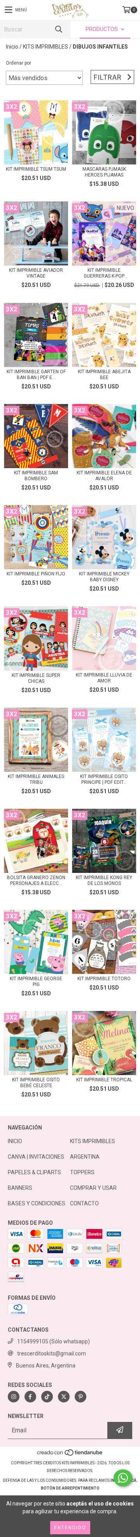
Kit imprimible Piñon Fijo (36, 574)
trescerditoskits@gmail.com (51, 1353)
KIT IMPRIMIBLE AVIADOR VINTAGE (36, 273)
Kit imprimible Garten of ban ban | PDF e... (36, 374)
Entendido (70, 1527)
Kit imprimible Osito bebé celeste (36, 1082)
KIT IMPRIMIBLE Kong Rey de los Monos (104, 880)
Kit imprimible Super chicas (36, 678)
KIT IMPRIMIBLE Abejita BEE (104, 374)
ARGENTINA (85, 1157)
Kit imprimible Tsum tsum (36, 169)
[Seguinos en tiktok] (47, 1396)
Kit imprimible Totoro (104, 978)
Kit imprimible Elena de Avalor (104, 475)
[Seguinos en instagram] (13, 1396)
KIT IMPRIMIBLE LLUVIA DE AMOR (104, 678)
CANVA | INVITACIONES (36, 1157)
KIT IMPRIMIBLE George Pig (36, 981)
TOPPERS (82, 1172)
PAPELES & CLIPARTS (34, 1172)
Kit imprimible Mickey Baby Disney (104, 576)
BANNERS (20, 1188)
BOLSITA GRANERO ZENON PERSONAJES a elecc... (36, 880)
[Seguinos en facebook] (30, 1396)
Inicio (12, 47)
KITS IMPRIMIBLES (45, 47)
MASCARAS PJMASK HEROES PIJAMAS (104, 172)
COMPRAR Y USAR (93, 1188)
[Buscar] (58, 29)
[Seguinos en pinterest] (80, 1396)
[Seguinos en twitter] (64, 1396)
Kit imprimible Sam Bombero (36, 475)
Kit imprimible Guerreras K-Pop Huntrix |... (104, 273)
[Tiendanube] (70, 1455)
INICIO (15, 1141)
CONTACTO (84, 1203)
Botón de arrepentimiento (70, 1488)
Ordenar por (18, 63)
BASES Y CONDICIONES (36, 1203)
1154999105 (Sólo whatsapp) (53, 1341)
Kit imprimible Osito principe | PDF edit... (104, 779)
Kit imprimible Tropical (104, 1079)
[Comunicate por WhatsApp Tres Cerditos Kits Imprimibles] (123, 1477)
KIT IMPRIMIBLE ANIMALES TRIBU (36, 779)
